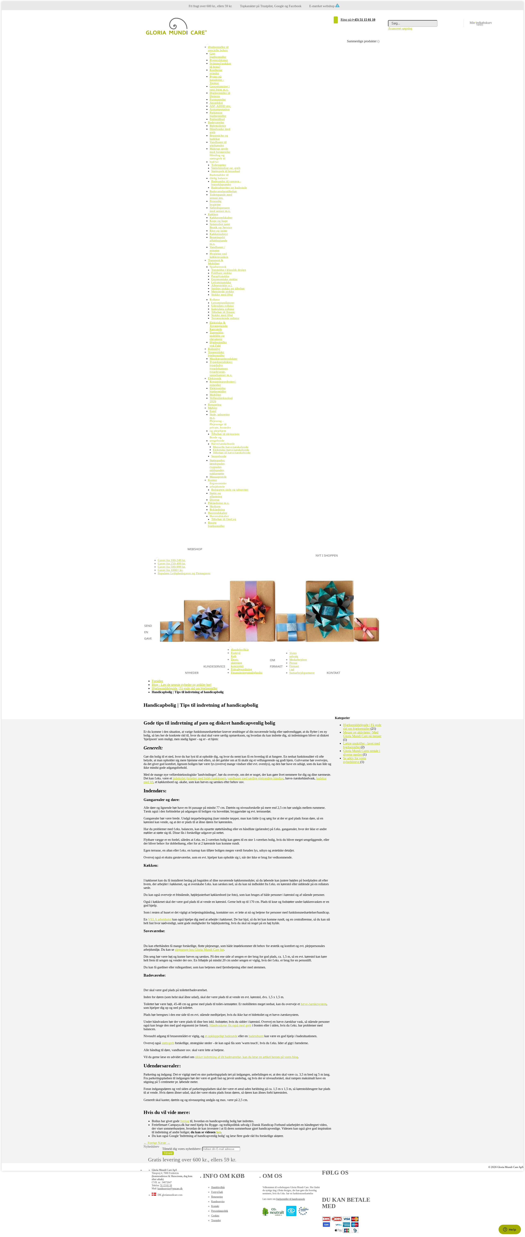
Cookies (215, 1215)
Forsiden (157, 681)
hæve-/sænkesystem (313, 1004)
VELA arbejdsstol (159, 919)
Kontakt (215, 1206)
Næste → (164, 1143)
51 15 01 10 (166, 1185)
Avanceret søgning (400, 28)
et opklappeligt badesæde (221, 1036)
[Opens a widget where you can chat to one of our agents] (509, 1230)
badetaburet (256, 1036)
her (218, 1132)
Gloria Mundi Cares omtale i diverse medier (361, 752)
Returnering (217, 1196)
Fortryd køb (217, 1192)
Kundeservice (218, 1201)
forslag (184, 1121)
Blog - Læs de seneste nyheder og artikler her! (181, 684)
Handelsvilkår (218, 1187)
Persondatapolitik (219, 1210)
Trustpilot (216, 1220)
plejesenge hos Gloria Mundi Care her (199, 949)
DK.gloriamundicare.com (170, 1194)
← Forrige (151, 1143)
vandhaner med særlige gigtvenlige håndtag (255, 778)
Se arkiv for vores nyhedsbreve (354, 760)
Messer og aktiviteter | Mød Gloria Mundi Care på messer (362, 734)
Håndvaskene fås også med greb (230, 1025)
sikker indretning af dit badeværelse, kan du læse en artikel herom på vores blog (246, 1057)
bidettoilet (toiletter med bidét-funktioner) (199, 778)
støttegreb (168, 1043)
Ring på (358, 19)
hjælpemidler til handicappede (290, 1199)
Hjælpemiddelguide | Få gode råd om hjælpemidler (184, 688)
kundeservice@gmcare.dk (170, 1188)
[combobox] (412, 23)
